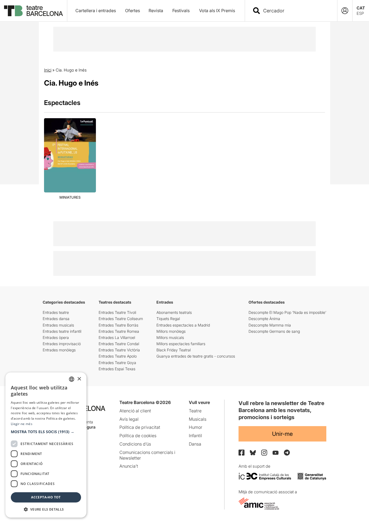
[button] (46, 431)
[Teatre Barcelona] (33, 10)
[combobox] (296, 10)
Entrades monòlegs (59, 350)
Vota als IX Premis (217, 10)
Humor (195, 427)
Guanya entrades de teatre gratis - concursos (195, 356)
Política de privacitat (139, 427)
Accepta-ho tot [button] (46, 497)
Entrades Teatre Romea (119, 331)
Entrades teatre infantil (62, 331)
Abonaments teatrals (174, 312)
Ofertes (132, 10)
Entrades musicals (58, 325)
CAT (361, 8)
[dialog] (45, 445)
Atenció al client (135, 410)
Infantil (195, 435)
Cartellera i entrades (95, 10)
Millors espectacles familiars (180, 343)
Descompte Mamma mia (270, 325)
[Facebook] (241, 453)
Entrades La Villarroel (117, 337)
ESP (360, 13)
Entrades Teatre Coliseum (121, 318)
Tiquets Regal (168, 318)
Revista (156, 10)
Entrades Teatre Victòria (119, 350)
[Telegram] (287, 453)
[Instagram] (264, 453)
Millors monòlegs (171, 331)
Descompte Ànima (264, 318)
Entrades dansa (56, 318)
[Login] (344, 10)
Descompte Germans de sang (274, 331)
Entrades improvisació (62, 343)
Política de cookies (137, 435)
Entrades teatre (56, 312)
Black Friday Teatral (173, 350)
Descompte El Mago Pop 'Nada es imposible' (287, 312)
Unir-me (282, 433)
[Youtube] (276, 453)
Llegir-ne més (21, 424)
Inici (47, 70)
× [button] (79, 379)
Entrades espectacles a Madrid (183, 325)
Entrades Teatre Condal (119, 343)
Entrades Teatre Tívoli (117, 312)
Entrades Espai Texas (117, 368)
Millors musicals (170, 337)
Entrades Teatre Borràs (118, 325)
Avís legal (129, 419)
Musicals (197, 419)
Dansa (195, 444)
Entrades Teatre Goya (117, 362)
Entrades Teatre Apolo (118, 356)
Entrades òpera (56, 337)
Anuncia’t (128, 466)
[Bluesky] (253, 452)
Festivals (181, 10)
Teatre (195, 410)
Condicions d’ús (135, 444)
